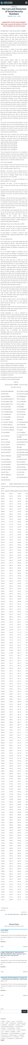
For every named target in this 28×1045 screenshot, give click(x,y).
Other (18, 16)
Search (2, 1009)
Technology (16, 1036)
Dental (23, 1024)
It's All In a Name (11, 1030)
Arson (13, 1021)
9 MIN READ (25, 971)
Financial (4, 1028)
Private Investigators (14, 1033)
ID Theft (3, 1030)
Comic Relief (4, 930)
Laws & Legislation (21, 1030)
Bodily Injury (13, 1023)
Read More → (4, 941)
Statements (21, 1035)
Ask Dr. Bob (19, 1021)
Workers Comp (19, 1038)
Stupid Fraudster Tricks (7, 1036)
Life (2, 1031)
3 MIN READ (25, 995)
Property (23, 1033)
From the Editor (11, 1028)
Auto (3, 1023)
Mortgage (13, 1031)
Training (3, 1038)
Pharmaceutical (5, 1033)
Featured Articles (19, 1026)
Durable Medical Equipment (8, 1026)
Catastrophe (4, 1024)
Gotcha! (18, 1028)
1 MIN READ (25, 946)
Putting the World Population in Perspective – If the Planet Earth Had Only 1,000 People (14, 978)
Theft (22, 1036)
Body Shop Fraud (22, 1023)
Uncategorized (10, 1038)
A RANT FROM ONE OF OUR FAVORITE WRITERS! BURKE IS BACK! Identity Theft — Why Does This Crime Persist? (14, 954)
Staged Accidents (13, 1035)
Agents (8, 1021)
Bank (7, 1023)
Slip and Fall (4, 1035)
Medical (7, 1031)
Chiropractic (11, 1024)
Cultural (18, 1024)
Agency (3, 1021)
